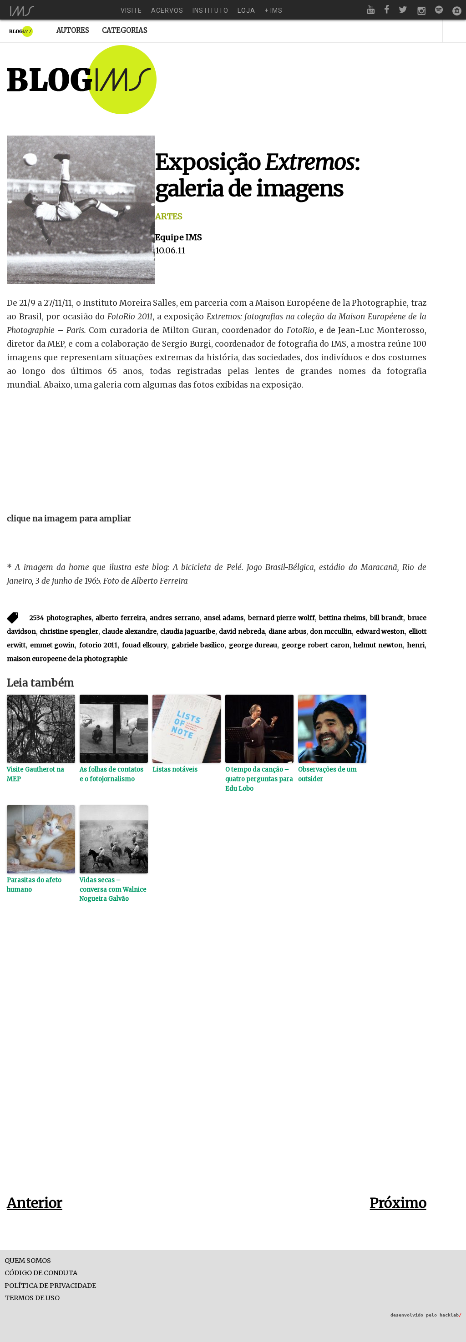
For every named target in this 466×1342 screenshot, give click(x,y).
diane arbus (287, 631)
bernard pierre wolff (281, 618)
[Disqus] (216, 1063)
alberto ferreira (120, 618)
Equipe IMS (178, 237)
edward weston (380, 631)
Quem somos (28, 1261)
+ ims (273, 10)
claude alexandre (129, 631)
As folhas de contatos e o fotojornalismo (111, 774)
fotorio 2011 (98, 645)
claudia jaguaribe (187, 631)
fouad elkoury (144, 645)
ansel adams (223, 618)
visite (131, 10)
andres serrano (174, 618)
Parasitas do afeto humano (34, 884)
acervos (167, 10)
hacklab (450, 1314)
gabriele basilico (198, 645)
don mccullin (331, 631)
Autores (72, 30)
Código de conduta (41, 1273)
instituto (210, 10)
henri (416, 645)
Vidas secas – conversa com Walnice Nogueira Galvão (113, 889)
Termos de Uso (32, 1298)
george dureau (253, 645)
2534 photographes (60, 618)
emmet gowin (52, 645)
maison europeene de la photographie (67, 659)
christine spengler (69, 631)
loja (246, 10)
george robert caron (315, 645)
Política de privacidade (50, 1286)
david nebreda (241, 631)
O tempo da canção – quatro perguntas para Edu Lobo (259, 779)
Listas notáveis (175, 769)
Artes (168, 216)
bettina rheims (342, 618)
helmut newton (378, 645)
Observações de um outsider (327, 774)
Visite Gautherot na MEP (35, 774)
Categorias (124, 30)
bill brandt (386, 618)
